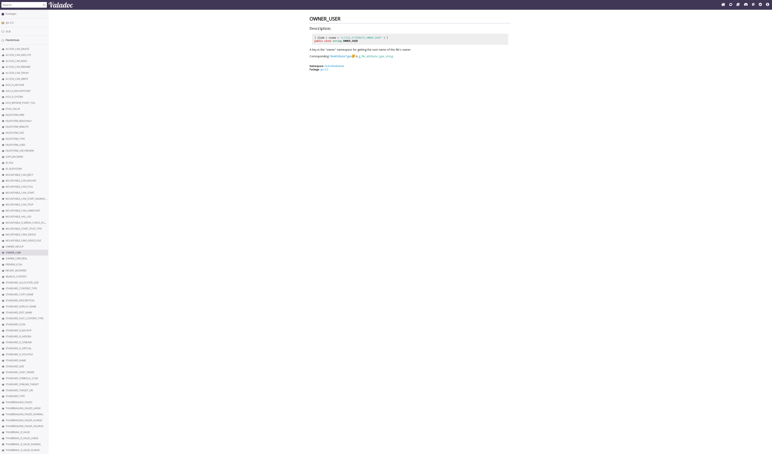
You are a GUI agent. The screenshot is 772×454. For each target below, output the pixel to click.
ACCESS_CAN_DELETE (17, 49)
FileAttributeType (341, 56)
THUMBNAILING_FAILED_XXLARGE (24, 426)
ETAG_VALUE (13, 109)
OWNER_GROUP (15, 246)
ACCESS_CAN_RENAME (18, 67)
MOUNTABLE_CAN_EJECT (19, 175)
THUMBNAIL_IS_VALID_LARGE (22, 438)
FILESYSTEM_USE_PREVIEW (20, 150)
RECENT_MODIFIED (16, 270)
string (337, 40)
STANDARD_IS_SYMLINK (19, 342)
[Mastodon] (753, 5)
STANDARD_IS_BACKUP (19, 330)
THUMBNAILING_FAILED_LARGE (23, 408)
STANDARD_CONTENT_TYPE (21, 288)
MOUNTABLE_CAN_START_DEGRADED (27, 198)
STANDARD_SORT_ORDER (20, 372)
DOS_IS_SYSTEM (14, 97)
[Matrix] (738, 5)
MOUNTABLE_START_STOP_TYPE (24, 228)
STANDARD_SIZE (15, 366)
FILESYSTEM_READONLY (19, 121)
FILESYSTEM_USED (15, 145)
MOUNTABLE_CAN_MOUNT (21, 180)
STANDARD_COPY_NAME (19, 294)
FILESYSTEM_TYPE (15, 139)
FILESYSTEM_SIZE (15, 133)
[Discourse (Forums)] (731, 5)
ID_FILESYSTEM (14, 169)
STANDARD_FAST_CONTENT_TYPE (24, 318)
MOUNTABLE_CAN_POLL (19, 186)
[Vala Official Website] (723, 5)
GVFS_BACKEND (14, 156)
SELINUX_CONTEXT (16, 276)
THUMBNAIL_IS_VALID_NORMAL (23, 444)
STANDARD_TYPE (15, 396)
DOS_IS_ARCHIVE (15, 85)
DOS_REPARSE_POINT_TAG (20, 103)
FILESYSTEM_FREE (15, 115)
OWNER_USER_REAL (16, 258)
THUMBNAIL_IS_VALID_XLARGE (23, 450)
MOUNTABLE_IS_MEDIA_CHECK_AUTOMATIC (30, 222)
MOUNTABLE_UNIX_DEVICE (21, 234)
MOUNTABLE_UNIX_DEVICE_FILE (23, 240)
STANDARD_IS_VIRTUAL (19, 348)
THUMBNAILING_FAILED (19, 402)
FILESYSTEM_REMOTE (17, 126)
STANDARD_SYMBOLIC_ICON (22, 378)
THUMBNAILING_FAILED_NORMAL (24, 414)
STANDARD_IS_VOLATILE (19, 354)
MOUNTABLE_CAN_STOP (19, 204)
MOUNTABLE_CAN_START (20, 192)
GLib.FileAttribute (334, 66)
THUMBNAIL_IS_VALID (18, 432)
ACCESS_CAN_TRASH (17, 73)
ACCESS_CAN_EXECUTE (18, 55)
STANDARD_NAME (16, 360)
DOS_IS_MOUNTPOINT (18, 91)
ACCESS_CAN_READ (16, 61)
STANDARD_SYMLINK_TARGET (22, 384)
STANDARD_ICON (15, 324)
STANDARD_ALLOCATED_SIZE (22, 282)
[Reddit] (760, 5)
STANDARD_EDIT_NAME (19, 312)
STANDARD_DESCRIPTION (20, 300)
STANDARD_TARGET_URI (19, 390)
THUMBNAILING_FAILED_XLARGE (24, 420)
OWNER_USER (13, 252)
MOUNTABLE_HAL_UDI (18, 216)
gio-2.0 (9, 22)
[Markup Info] (767, 5)
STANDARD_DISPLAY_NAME (21, 306)
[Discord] (745, 5)
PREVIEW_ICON (14, 264)
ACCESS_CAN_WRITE (17, 79)
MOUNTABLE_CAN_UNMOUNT (23, 210)
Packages (11, 13)
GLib (8, 31)
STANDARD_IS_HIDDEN (18, 336)
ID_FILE (9, 162)
